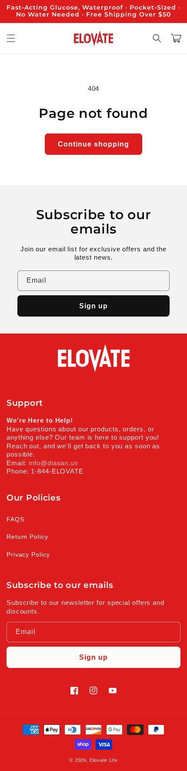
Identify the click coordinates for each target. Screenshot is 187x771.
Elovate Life (103, 760)
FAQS (15, 519)
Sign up (93, 306)
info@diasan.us (53, 463)
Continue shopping (93, 144)
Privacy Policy (28, 554)
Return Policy (27, 536)
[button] (10, 38)
